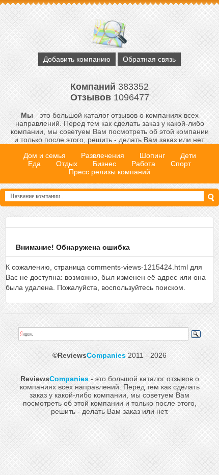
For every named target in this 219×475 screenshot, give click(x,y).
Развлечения (102, 155)
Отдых (66, 164)
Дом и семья (44, 155)
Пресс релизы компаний (109, 172)
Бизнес (104, 164)
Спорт (181, 164)
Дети (188, 155)
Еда (34, 164)
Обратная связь (149, 59)
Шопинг (152, 155)
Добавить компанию (77, 59)
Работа (143, 164)
